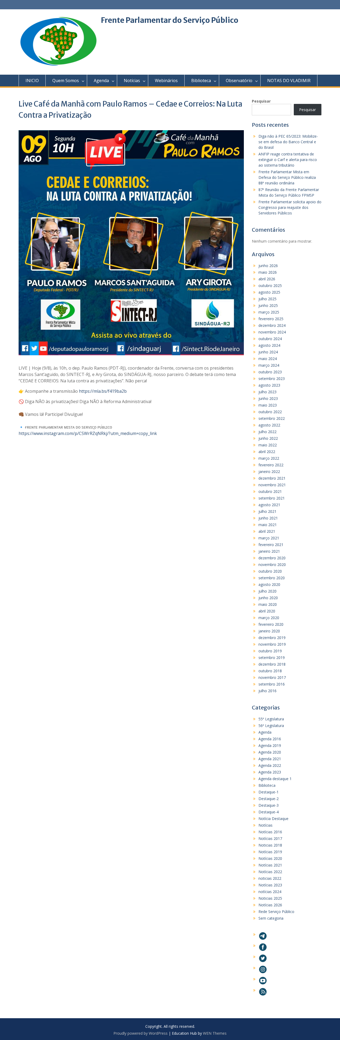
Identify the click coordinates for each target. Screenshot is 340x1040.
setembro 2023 (271, 378)
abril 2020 (266, 611)
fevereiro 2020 (270, 624)
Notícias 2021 (270, 865)
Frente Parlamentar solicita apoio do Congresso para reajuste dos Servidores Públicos (289, 207)
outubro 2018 (270, 670)
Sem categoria (270, 918)
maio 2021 (267, 524)
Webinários (166, 80)
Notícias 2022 (270, 871)
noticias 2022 (269, 878)
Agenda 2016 (269, 738)
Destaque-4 (268, 811)
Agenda (101, 80)
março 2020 (268, 617)
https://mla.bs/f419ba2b (103, 391)
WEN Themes (215, 1033)
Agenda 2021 (269, 758)
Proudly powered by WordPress (140, 1033)
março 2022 (268, 458)
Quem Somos (65, 80)
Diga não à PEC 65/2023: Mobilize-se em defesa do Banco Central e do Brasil (288, 142)
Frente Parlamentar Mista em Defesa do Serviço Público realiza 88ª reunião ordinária (287, 177)
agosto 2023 (269, 385)
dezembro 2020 (272, 557)
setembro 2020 (271, 577)
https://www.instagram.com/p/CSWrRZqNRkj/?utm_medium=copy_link (88, 433)
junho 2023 (268, 398)
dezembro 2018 (272, 664)
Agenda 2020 (269, 752)
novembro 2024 (272, 332)
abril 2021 (266, 531)
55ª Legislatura (271, 718)
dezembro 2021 (272, 478)
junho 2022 (268, 438)
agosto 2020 (269, 584)
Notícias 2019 (270, 851)
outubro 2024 (270, 338)
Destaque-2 (268, 798)
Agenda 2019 (269, 745)
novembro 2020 (272, 564)
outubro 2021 (270, 491)
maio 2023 (267, 405)
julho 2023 (267, 391)
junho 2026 (268, 265)
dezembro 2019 (272, 637)
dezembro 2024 (272, 325)
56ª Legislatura (271, 725)
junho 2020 (268, 597)
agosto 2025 (269, 292)
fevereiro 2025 (270, 318)
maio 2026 (267, 272)
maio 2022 (267, 444)
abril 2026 (266, 278)
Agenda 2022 (269, 765)
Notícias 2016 (270, 831)
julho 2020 (267, 591)
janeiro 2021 (269, 551)
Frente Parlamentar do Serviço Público (169, 20)
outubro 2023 (270, 371)
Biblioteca (201, 80)
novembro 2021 (272, 484)
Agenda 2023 (269, 772)
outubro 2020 (270, 571)
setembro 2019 (271, 657)
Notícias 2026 (270, 904)
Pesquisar (261, 101)
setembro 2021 (271, 498)
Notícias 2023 (270, 884)
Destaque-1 (268, 791)
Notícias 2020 (270, 858)
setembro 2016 (271, 684)
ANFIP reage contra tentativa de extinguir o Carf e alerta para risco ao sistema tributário (287, 159)
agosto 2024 (269, 345)
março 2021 (268, 537)
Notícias (132, 80)
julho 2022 (267, 431)
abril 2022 (266, 451)
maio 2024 (267, 358)
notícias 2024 (269, 891)
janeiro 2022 (269, 471)
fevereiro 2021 (270, 544)
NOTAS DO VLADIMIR (289, 80)
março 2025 (268, 312)
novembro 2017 (272, 677)
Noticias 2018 (270, 845)
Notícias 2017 (270, 838)
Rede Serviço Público (276, 911)
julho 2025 (267, 298)
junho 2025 (268, 305)
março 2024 (268, 365)
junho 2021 (268, 518)
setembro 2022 (271, 418)
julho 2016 (267, 690)
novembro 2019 (272, 644)
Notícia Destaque (273, 818)
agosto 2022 (269, 425)
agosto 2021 (269, 504)
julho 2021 (267, 511)
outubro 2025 (270, 285)
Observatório (239, 80)
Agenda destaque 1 (275, 778)
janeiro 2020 (269, 630)
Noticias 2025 (270, 898)
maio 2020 (267, 604)
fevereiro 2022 (270, 464)
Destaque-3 (268, 805)
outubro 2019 (270, 650)
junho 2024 (268, 351)
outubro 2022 (270, 411)
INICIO (32, 80)
